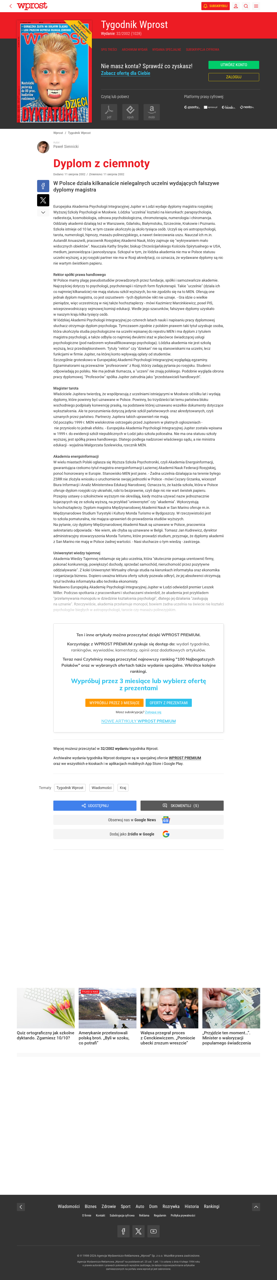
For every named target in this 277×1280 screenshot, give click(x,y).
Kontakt (100, 1215)
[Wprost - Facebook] (123, 1231)
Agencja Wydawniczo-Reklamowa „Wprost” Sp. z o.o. (130, 1255)
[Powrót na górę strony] (256, 1207)
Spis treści (109, 50)
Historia (192, 1206)
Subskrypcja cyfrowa (202, 50)
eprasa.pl (210, 107)
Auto (140, 1206)
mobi (151, 117)
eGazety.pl (192, 107)
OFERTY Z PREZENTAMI (169, 702)
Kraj (123, 788)
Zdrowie (109, 1206)
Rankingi (211, 1206)
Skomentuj (184, 805)
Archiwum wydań (134, 50)
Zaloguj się (153, 712)
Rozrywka (171, 1206)
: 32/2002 (121, 33)
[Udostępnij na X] (43, 200)
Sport (126, 1206)
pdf (109, 117)
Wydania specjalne (166, 50)
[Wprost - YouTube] (153, 1231)
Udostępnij (98, 805)
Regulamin (160, 1215)
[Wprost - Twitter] (138, 1231)
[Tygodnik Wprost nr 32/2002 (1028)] (54, 71)
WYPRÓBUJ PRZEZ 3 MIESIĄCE (114, 702)
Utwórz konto (234, 64)
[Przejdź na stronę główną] (11, 6)
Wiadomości (102, 788)
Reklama (144, 1215)
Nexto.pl (247, 107)
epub (130, 117)
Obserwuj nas (132, 819)
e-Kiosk (229, 107)
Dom (153, 1206)
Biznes (91, 1206)
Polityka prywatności (183, 1215)
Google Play (173, 763)
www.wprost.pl (145, 1269)
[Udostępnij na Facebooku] (43, 186)
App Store (153, 763)
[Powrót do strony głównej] (21, 1207)
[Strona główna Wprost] (32, 6)
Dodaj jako (132, 834)
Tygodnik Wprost (134, 24)
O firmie (86, 1215)
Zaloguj (234, 76)
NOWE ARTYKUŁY (138, 720)
